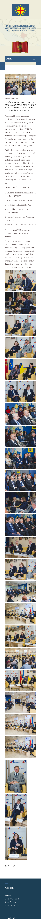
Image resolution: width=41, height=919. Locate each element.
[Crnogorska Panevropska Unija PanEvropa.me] (20, 28)
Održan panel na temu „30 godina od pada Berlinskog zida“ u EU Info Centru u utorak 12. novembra (20, 106)
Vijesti (16, 866)
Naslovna (10, 866)
